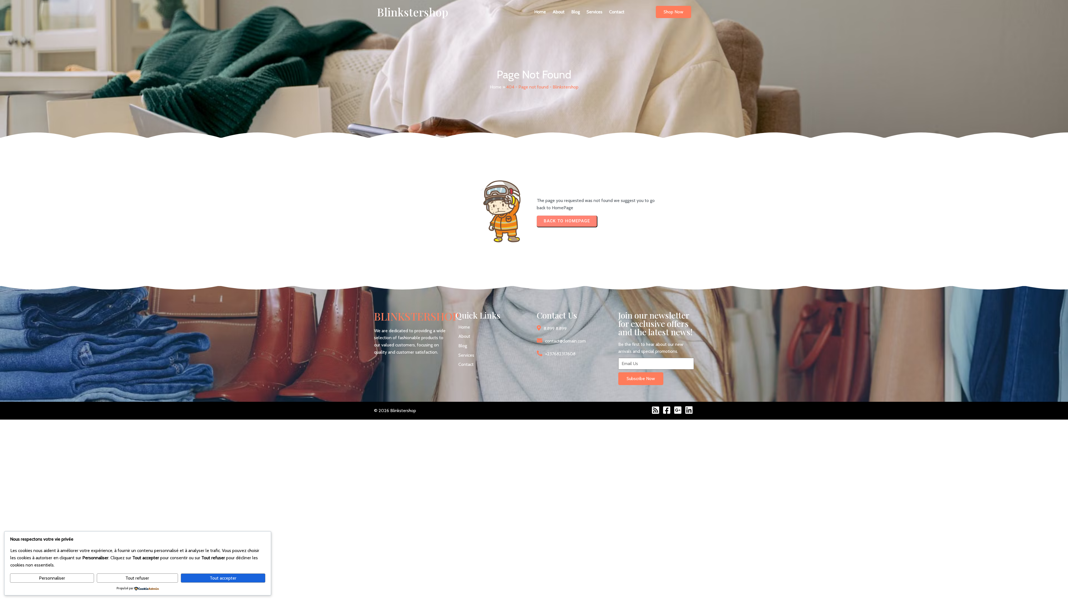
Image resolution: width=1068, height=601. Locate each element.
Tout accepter (223, 578)
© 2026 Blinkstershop (395, 410)
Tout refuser (137, 578)
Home (495, 87)
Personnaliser (52, 578)
